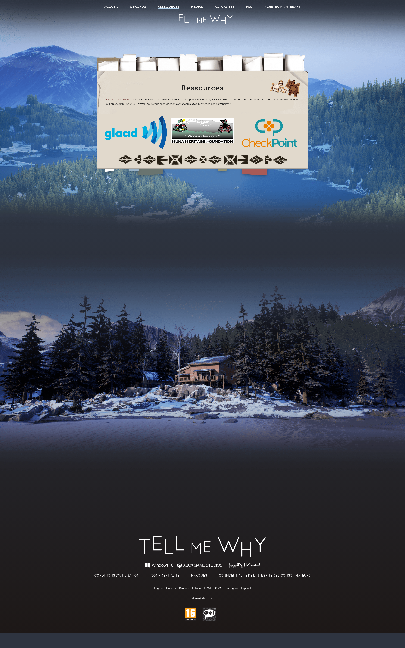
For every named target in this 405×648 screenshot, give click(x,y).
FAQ (249, 6)
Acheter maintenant (282, 6)
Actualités (224, 6)
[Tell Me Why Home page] (202, 19)
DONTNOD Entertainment (120, 99)
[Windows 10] (159, 564)
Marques (199, 575)
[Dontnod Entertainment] (244, 564)
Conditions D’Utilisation (116, 575)
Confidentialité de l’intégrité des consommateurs (265, 575)
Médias (197, 6)
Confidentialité (165, 575)
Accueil (111, 6)
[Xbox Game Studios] (201, 564)
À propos (138, 6)
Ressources (168, 6)
